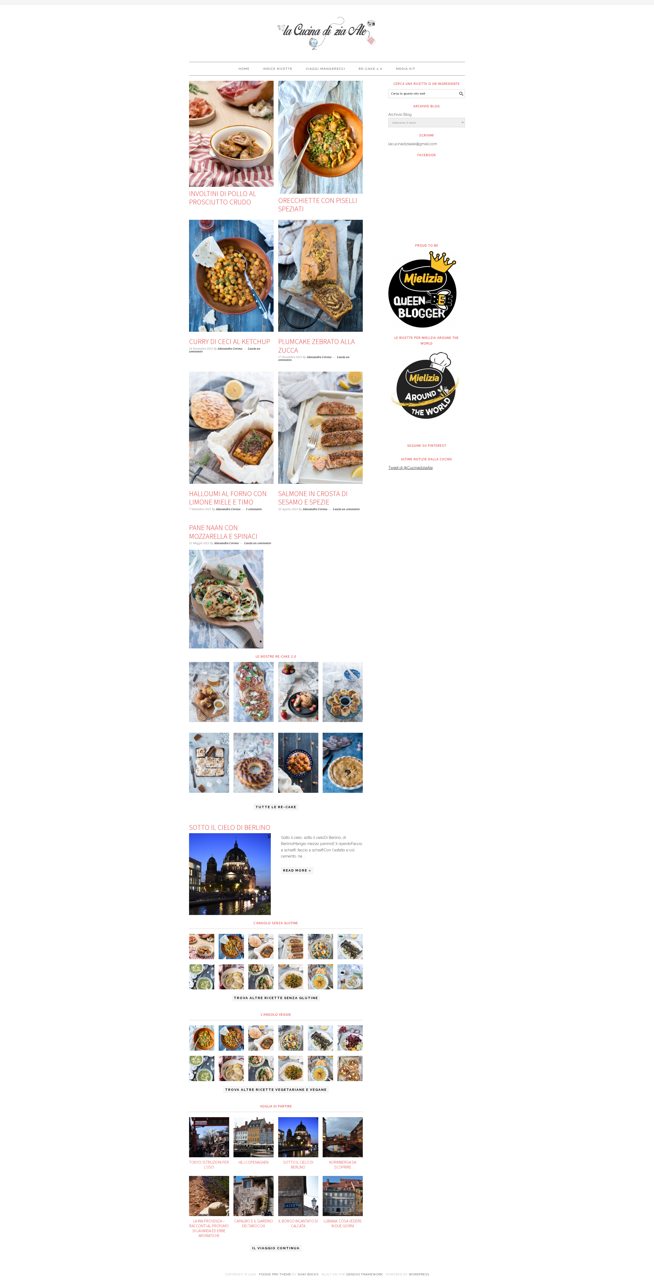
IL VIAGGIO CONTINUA (276, 1248)
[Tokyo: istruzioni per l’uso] (209, 1137)
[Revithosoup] (320, 977)
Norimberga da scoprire (342, 1165)
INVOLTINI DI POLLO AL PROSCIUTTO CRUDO (222, 198)
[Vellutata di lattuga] (201, 977)
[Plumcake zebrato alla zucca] (320, 276)
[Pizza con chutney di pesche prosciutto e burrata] (253, 692)
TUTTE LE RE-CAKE (275, 807)
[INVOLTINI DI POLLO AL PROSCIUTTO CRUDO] (231, 134)
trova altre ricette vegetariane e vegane (276, 1090)
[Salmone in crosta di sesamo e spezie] (320, 428)
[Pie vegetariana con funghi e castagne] (343, 763)
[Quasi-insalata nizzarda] (320, 946)
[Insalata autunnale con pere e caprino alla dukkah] (261, 977)
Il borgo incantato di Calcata (298, 1223)
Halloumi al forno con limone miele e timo (228, 498)
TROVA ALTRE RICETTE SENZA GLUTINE (276, 998)
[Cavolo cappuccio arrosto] (231, 977)
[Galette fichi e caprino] (350, 1068)
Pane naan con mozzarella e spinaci (223, 532)
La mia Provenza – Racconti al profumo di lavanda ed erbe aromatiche (209, 1228)
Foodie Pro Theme (275, 1274)
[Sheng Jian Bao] (343, 692)
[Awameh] (298, 763)
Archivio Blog (400, 114)
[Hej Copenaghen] (253, 1137)
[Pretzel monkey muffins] (209, 692)
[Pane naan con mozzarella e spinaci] (226, 599)
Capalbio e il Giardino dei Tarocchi (253, 1223)
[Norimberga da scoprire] (343, 1137)
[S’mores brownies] (209, 763)
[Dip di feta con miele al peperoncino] (350, 977)
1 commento (254, 509)
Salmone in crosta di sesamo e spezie (313, 498)
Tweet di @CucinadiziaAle (410, 467)
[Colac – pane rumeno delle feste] (253, 763)
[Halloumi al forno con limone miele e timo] (231, 428)
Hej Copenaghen (253, 1162)
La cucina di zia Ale (327, 31)
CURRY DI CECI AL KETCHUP (229, 341)
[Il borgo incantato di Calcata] (298, 1196)
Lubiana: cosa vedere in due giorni (343, 1223)
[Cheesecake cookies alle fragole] (298, 692)
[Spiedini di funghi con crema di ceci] (350, 946)
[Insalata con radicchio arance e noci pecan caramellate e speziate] (350, 1038)
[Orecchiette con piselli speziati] (320, 137)
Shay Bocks (308, 1274)
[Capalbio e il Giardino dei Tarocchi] (253, 1196)
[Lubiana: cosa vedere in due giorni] (343, 1196)
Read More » (297, 870)
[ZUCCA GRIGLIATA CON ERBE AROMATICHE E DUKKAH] (290, 977)
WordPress (419, 1274)
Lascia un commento (346, 509)
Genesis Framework (364, 1274)
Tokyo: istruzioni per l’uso (209, 1165)
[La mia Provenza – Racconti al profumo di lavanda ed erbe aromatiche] (209, 1196)
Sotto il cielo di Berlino (229, 827)
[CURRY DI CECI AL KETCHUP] (231, 276)
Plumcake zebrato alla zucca (316, 346)
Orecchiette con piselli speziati (317, 205)
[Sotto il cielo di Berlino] (230, 874)
